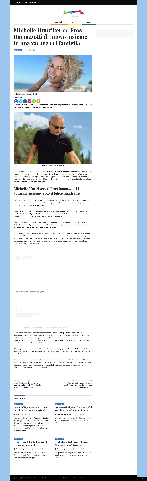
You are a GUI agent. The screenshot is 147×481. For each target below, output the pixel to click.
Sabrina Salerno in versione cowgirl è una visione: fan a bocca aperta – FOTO (77, 385)
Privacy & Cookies (31, 2)
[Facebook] (16, 101)
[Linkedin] (25, 101)
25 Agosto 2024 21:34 (29, 50)
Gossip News (17, 50)
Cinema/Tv (58, 22)
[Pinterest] (29, 101)
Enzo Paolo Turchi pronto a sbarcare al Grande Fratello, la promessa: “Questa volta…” (27, 385)
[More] (38, 101)
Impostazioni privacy (141, 478)
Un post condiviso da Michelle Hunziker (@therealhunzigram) (45, 328)
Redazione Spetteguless (64, 414)
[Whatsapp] (34, 101)
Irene (17, 414)
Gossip (74, 22)
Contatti (18, 2)
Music (88, 22)
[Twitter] (20, 101)
